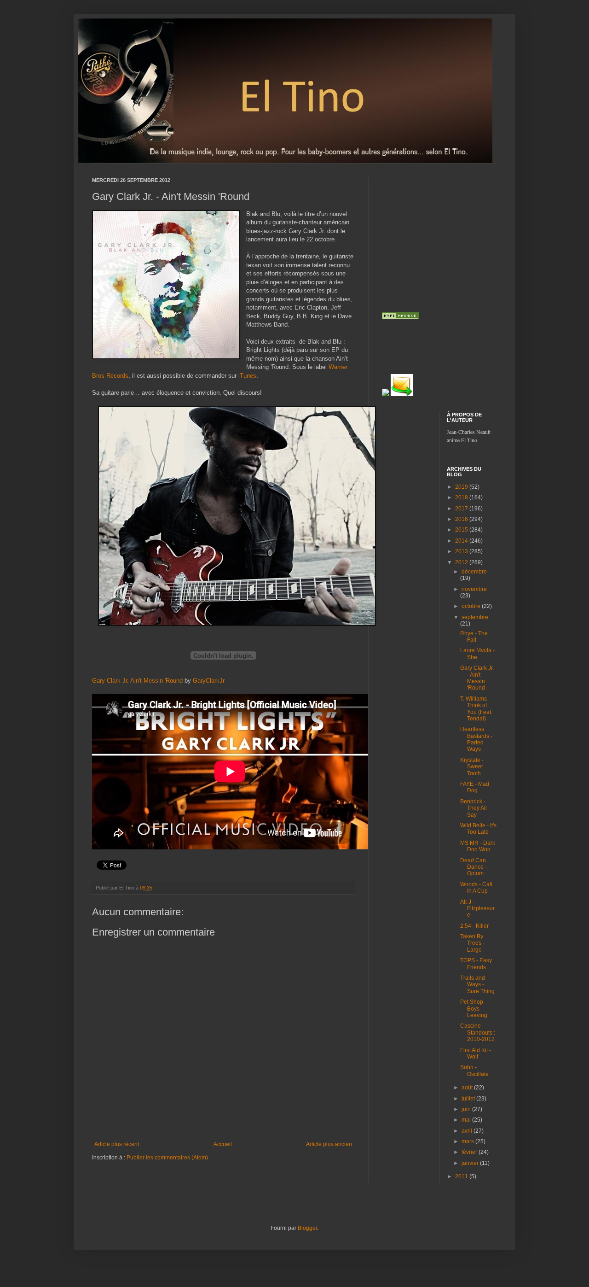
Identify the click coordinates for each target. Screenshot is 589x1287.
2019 (462, 487)
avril (468, 1131)
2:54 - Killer (474, 926)
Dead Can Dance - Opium (473, 867)
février (470, 1152)
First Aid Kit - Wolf (475, 1053)
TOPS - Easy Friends (476, 963)
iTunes (247, 375)
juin (467, 1109)
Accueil (223, 1144)
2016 (462, 519)
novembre (474, 589)
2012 (462, 562)
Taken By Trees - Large (472, 943)
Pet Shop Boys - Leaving (473, 1008)
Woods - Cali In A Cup (476, 887)
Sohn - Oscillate (474, 1070)
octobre (472, 606)
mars (468, 1141)
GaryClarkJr (209, 680)
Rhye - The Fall (474, 636)
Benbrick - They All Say (473, 808)
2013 (462, 551)
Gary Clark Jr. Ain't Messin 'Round (137, 680)
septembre (475, 617)
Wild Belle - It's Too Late (478, 828)
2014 (462, 541)
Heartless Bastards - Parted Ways (476, 739)
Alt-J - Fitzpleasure (477, 908)
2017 (462, 508)
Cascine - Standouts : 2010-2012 (477, 1032)
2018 (462, 497)
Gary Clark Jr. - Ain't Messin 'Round (477, 678)
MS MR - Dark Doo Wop (477, 846)
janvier (471, 1163)
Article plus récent (116, 1144)
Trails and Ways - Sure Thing (477, 984)
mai (467, 1120)
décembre (474, 571)
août (468, 1087)
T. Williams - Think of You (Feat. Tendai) (476, 709)
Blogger (307, 1228)
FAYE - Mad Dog (474, 787)
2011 (462, 1176)
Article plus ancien (329, 1144)
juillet (469, 1098)
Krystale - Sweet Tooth (472, 767)
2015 (462, 529)
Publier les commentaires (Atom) (167, 1157)
